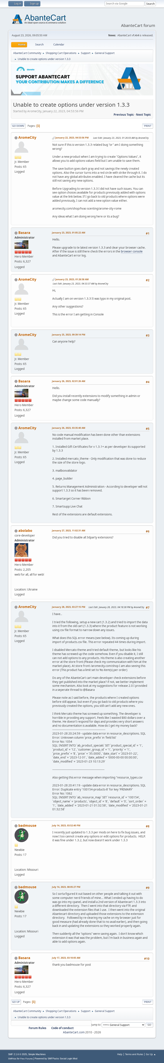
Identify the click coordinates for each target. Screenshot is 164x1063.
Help (119, 1054)
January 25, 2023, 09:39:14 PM (68, 334)
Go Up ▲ (151, 1054)
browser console (132, 251)
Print (147, 125)
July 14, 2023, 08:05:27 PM (66, 886)
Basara (24, 232)
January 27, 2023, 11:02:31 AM (68, 530)
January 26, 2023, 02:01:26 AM (68, 381)
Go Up (16, 1001)
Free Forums (26, 1058)
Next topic (143, 115)
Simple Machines (37, 1054)
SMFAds (12, 1058)
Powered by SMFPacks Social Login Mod (56, 1058)
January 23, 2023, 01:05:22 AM (68, 232)
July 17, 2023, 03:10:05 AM (66, 957)
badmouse (27, 825)
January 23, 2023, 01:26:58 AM (72, 279)
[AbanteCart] (16, 584)
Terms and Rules (134, 1054)
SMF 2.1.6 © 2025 (17, 1054)
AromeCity (27, 137)
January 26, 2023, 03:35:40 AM (68, 427)
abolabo (25, 530)
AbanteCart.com (74, 1032)
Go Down (18, 125)
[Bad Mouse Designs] (16, 864)
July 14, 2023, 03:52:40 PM (66, 825)
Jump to (95, 1024)
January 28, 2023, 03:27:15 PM (68, 606)
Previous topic (124, 115)
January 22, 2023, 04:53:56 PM (72, 137)
